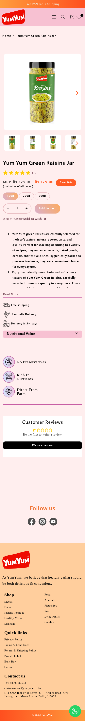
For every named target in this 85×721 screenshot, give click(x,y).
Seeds (47, 611)
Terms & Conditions (16, 645)
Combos (49, 622)
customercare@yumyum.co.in (22, 688)
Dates (7, 607)
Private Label (12, 656)
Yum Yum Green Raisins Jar (36, 36)
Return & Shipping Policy (20, 650)
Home (6, 36)
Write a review (42, 445)
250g (26, 196)
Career (8, 667)
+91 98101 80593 (15, 682)
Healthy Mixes (13, 618)
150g (10, 196)
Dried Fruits (52, 616)
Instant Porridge (14, 612)
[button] (53, 16)
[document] (42, 93)
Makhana (9, 623)
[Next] (76, 92)
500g (42, 196)
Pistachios (50, 605)
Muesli (8, 601)
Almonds (49, 600)
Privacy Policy (13, 639)
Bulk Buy (10, 661)
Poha (47, 594)
